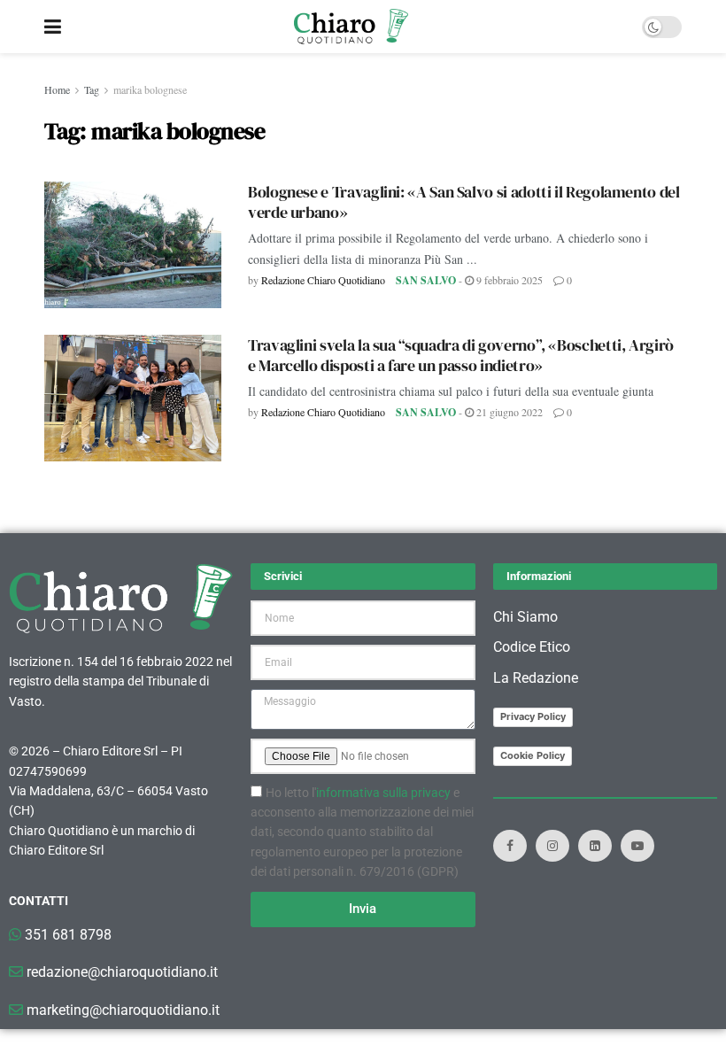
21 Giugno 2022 (508, 412)
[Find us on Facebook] (510, 846)
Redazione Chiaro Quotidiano (323, 280)
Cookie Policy (532, 755)
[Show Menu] (52, 26)
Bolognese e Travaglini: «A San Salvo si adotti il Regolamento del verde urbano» (464, 202)
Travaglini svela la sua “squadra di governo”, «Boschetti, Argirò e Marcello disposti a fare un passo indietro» (461, 355)
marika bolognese (150, 89)
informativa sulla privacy (383, 793)
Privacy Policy (533, 716)
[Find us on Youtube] (637, 846)
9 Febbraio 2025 (508, 280)
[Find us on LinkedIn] (595, 846)
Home (57, 89)
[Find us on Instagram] (552, 846)
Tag (91, 89)
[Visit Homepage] (351, 26)
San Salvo (426, 280)
